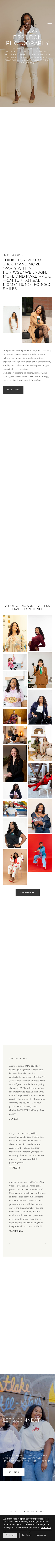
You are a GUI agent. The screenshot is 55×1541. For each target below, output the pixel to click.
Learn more (46, 1528)
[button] (50, 23)
